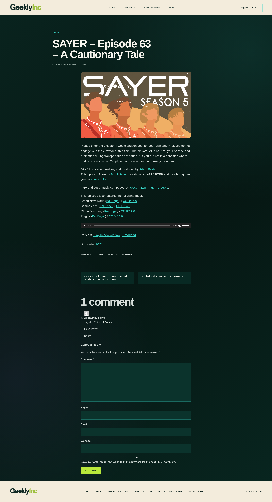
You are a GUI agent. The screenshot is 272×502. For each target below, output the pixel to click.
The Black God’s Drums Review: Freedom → (162, 276)
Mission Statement (174, 492)
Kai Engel (112, 200)
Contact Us (154, 492)
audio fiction (88, 255)
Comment (87, 359)
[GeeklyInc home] (25, 7)
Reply (87, 336)
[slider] (186, 225)
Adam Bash (147, 169)
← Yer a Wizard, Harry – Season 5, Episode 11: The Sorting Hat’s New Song (106, 277)
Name (85, 407)
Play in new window (107, 235)
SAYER (100, 255)
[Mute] (179, 225)
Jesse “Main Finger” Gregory (148, 187)
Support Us (139, 492)
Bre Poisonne (120, 174)
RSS (99, 244)
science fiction (124, 255)
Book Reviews (152, 8)
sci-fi (110, 255)
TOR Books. (99, 179)
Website (86, 441)
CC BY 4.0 (130, 200)
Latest (112, 8)
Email (85, 424)
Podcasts (130, 8)
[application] (136, 225)
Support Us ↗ (248, 7)
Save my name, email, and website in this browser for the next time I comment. (128, 462)
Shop (171, 8)
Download (129, 235)
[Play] (84, 225)
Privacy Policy (195, 492)
